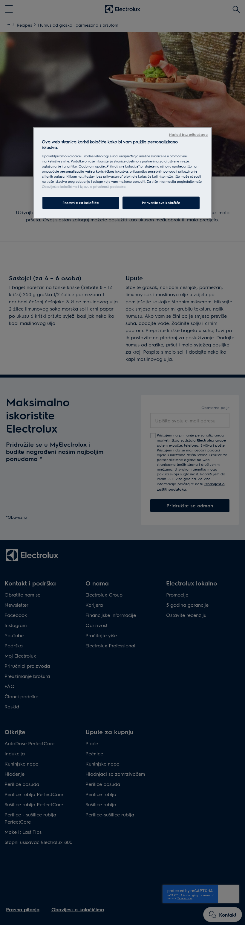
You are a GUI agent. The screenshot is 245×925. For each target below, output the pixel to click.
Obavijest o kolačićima (59, 187)
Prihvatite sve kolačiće (161, 203)
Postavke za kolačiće (80, 203)
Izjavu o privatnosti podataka (102, 187)
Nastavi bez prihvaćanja (188, 134)
